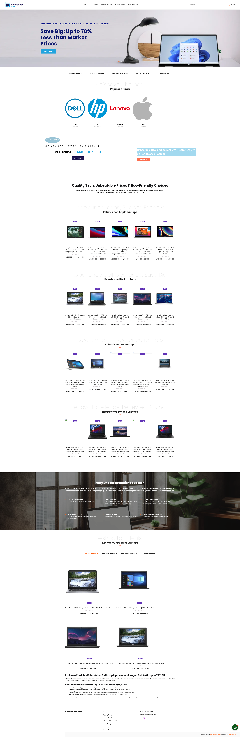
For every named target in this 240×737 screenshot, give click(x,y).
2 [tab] (121, 264)
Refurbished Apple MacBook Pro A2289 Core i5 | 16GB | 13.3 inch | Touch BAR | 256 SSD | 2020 (165, 251)
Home (84, 5)
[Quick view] (71, 242)
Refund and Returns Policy (110, 721)
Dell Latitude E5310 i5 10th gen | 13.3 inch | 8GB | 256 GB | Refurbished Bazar (75, 317)
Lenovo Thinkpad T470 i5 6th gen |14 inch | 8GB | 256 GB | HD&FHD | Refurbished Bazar (75, 449)
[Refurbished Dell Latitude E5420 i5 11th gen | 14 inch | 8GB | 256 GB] (165, 299)
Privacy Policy (107, 724)
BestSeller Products (129, 553)
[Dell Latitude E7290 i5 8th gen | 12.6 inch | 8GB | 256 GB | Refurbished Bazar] (133, 638)
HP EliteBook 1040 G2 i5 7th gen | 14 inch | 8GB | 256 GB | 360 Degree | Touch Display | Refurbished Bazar (142, 383)
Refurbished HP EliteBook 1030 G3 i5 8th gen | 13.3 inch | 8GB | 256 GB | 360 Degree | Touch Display (75, 383)
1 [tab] (119, 264)
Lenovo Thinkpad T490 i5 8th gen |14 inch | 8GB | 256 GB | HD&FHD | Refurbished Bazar (97, 449)
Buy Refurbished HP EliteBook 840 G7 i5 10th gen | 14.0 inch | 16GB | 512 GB (97, 382)
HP (97, 125)
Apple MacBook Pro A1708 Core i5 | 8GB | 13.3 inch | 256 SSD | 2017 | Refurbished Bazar (75, 250)
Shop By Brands (106, 5)
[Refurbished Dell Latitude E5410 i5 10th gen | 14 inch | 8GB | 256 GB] (120, 299)
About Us (105, 712)
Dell (75, 125)
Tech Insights (133, 5)
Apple (143, 125)
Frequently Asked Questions (111, 727)
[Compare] (75, 242)
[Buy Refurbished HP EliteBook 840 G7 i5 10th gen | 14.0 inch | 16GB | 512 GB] (97, 364)
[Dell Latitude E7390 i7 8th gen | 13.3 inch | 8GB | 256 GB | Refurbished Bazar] (142, 299)
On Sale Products (148, 553)
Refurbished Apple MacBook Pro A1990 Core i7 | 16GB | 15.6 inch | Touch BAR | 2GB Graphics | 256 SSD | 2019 (97, 251)
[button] (231, 5)
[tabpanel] (75, 239)
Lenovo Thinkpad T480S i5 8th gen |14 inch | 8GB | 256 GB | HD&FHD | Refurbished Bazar (120, 449)
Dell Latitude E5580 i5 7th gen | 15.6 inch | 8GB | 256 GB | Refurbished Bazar (97, 317)
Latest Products (91, 553)
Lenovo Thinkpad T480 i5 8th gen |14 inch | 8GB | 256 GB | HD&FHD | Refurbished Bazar (142, 449)
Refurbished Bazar (215, 734)
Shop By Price (120, 5)
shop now (48, 49)
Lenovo (120, 125)
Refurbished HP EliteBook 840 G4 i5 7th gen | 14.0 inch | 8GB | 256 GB (165, 382)
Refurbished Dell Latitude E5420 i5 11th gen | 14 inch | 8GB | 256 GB (165, 317)
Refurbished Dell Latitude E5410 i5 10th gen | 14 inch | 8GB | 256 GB (120, 317)
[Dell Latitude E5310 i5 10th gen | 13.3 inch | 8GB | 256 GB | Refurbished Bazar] (75, 299)
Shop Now (77, 158)
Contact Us (106, 730)
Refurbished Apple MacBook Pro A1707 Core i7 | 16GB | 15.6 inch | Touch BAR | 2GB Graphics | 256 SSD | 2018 (142, 251)
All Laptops (94, 5)
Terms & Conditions (109, 718)
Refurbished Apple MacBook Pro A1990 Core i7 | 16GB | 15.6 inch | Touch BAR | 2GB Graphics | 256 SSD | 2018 (120, 251)
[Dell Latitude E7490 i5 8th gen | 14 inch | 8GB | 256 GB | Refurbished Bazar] (133, 582)
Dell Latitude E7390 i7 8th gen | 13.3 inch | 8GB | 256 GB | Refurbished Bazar (142, 317)
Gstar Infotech (232, 734)
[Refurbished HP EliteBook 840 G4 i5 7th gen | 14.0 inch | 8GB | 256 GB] (165, 364)
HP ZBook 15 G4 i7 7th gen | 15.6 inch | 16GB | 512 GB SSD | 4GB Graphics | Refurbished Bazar (120, 383)
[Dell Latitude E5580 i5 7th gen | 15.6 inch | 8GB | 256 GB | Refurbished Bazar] (97, 299)
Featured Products (109, 553)
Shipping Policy (107, 715)
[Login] (226, 5)
